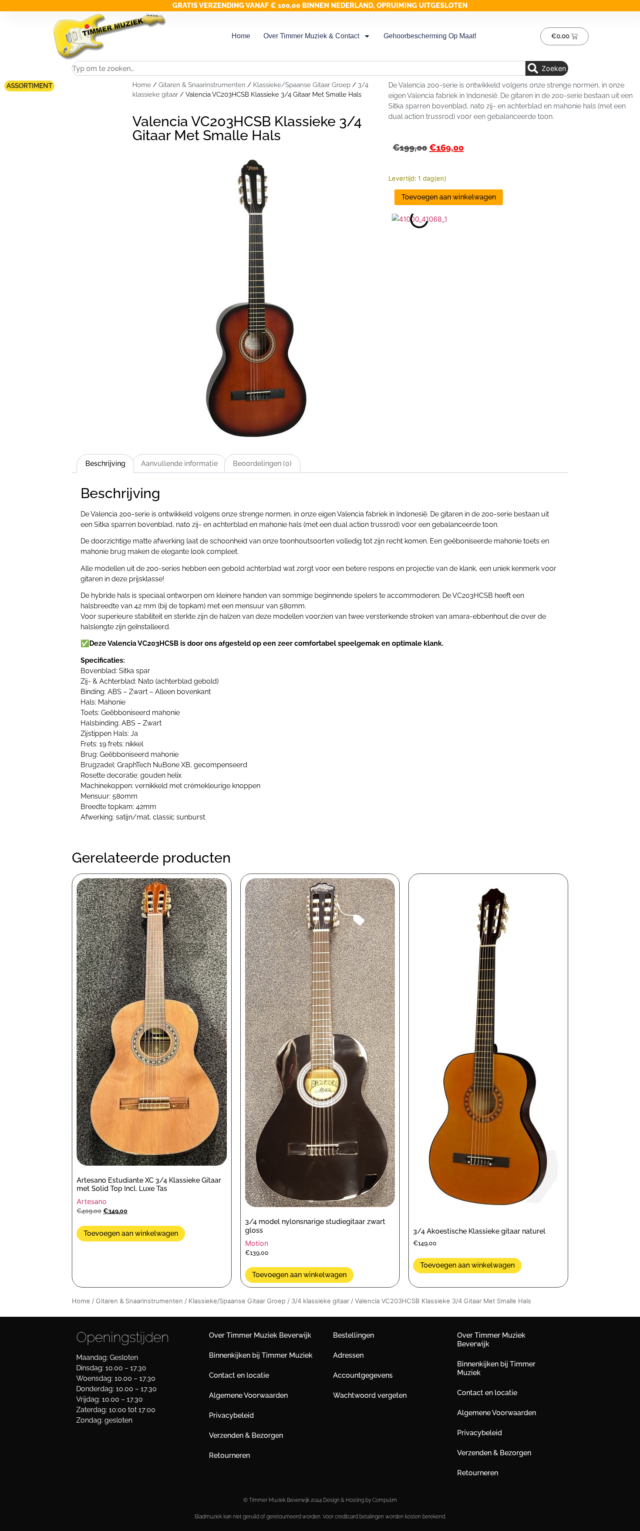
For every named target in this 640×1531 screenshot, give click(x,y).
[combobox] (298, 68)
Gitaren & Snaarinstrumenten (202, 84)
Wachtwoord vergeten (370, 1395)
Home (241, 36)
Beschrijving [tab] (105, 463)
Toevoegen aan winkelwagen (448, 197)
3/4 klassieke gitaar (320, 1301)
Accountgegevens (363, 1375)
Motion (256, 1243)
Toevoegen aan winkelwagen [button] (131, 1233)
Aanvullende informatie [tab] (179, 463)
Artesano (92, 1201)
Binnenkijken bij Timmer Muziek (261, 1355)
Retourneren (229, 1455)
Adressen (348, 1355)
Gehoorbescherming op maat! (430, 36)
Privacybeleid (231, 1415)
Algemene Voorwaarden (248, 1395)
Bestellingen (353, 1335)
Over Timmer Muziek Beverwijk (260, 1335)
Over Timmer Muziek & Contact (311, 36)
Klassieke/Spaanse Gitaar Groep (301, 84)
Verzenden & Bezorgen (246, 1435)
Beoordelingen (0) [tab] (262, 463)
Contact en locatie (239, 1375)
